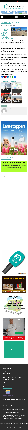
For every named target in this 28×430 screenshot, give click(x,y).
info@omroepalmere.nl (16, 418)
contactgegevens (13, 382)
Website (9, 111)
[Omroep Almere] (2, 16)
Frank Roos (13, 25)
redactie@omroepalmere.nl (13, 169)
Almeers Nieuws (4, 105)
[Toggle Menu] (16, 17)
